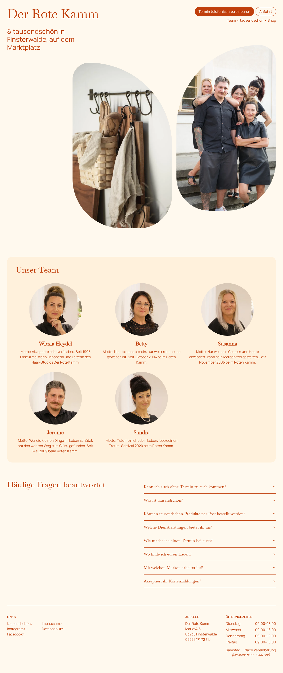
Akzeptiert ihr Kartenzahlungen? (172, 581)
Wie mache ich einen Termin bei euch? (178, 540)
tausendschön (252, 20)
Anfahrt (265, 11)
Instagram (15, 628)
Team (231, 20)
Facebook (15, 634)
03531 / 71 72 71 (197, 639)
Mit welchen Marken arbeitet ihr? (173, 567)
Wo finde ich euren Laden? (167, 554)
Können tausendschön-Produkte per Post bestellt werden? (194, 513)
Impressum (51, 623)
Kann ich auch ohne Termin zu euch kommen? (185, 486)
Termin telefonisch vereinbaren (224, 11)
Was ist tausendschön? (163, 500)
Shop (272, 20)
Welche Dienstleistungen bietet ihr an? (178, 527)
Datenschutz (52, 628)
